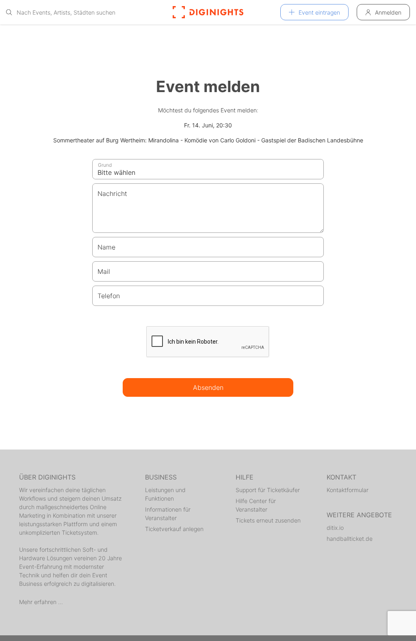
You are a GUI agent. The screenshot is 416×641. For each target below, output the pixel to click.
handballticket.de (350, 538)
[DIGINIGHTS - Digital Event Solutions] (208, 12)
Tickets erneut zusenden (268, 520)
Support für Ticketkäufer (268, 489)
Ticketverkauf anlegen (174, 528)
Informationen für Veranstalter (168, 513)
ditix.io (335, 527)
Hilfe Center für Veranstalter (256, 505)
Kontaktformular (347, 489)
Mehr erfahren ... (41, 601)
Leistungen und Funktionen (165, 494)
